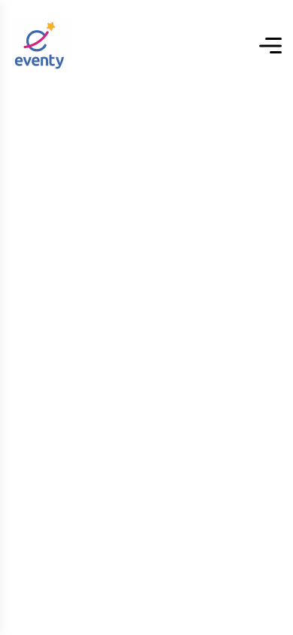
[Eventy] (39, 45)
